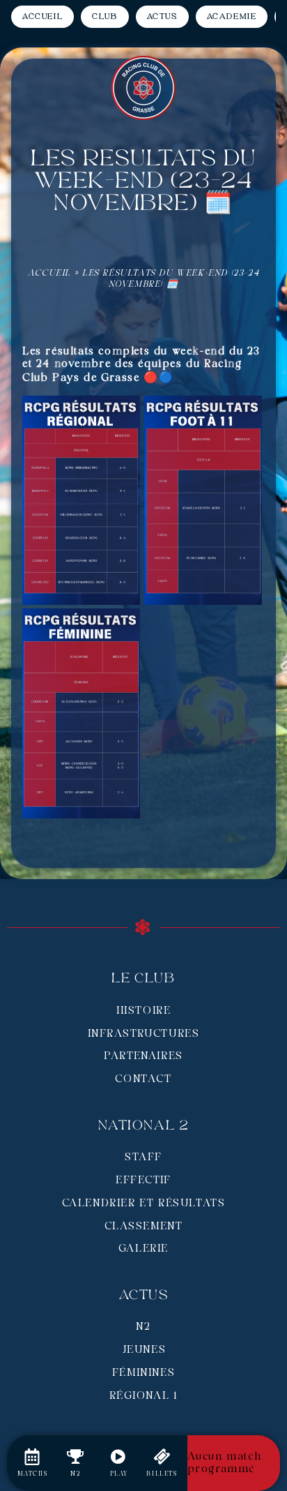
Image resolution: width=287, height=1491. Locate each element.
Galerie (143, 1248)
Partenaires (143, 1056)
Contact (143, 1079)
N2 (143, 1327)
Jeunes (143, 1350)
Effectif (143, 1180)
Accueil (49, 273)
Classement (143, 1226)
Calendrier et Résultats (144, 1203)
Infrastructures (144, 1034)
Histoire (143, 1011)
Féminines (143, 1373)
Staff (143, 1157)
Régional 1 (143, 1396)
